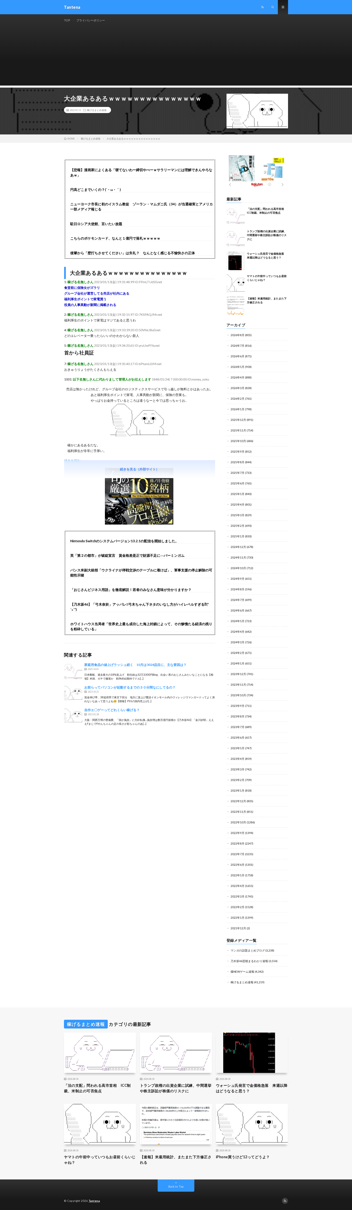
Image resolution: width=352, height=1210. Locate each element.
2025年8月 (237, 462)
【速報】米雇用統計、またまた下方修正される (176, 1160)
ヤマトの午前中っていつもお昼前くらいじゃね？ (100, 1160)
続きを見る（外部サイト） (139, 469)
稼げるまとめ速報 (97, 110)
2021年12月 (238, 928)
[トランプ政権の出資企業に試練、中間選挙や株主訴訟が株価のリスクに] (236, 238)
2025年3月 (237, 515)
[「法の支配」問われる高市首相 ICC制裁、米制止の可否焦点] (236, 216)
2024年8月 (237, 589)
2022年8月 (237, 843)
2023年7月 (237, 727)
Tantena (94, 1200)
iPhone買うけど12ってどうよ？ (243, 1157)
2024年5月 (237, 621)
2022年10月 (238, 822)
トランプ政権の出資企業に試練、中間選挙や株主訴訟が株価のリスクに (267, 235)
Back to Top (176, 1186)
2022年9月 (237, 833)
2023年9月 (237, 705)
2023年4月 (237, 758)
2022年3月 (237, 896)
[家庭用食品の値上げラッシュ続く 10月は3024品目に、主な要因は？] (73, 671)
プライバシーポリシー (90, 20)
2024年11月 (238, 557)
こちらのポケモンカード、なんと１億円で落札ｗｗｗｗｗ (115, 238)
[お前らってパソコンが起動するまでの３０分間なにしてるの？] (73, 694)
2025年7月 (237, 472)
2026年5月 (237, 366)
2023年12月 (238, 674)
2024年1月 (237, 663)
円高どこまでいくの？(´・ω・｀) (95, 189)
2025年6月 (237, 483)
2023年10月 (238, 695)
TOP (67, 20)
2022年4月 (237, 886)
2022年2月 (237, 907)
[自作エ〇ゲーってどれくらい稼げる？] (73, 716)
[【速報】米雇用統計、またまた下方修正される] (236, 306)
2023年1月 (237, 790)
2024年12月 (238, 547)
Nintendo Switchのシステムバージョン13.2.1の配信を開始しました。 (124, 541)
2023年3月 (237, 769)
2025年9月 (237, 451)
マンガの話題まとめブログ (248, 950)
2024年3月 (237, 642)
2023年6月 (237, 737)
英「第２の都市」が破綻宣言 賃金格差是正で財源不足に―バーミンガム (127, 555)
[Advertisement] (176, 57)
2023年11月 (238, 684)
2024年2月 (237, 652)
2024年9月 (237, 578)
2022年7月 (237, 854)
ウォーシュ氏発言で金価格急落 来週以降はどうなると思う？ (252, 1088)
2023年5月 (237, 748)
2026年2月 (237, 398)
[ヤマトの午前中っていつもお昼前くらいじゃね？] (236, 283)
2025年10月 (238, 441)
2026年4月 (237, 377)
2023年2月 (237, 780)
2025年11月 (238, 430)
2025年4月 (237, 504)
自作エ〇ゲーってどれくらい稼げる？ (112, 710)
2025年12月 (238, 419)
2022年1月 (237, 917)
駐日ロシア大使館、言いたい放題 (96, 224)
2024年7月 (237, 600)
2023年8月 (237, 716)
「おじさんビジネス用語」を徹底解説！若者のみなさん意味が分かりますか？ (130, 589)
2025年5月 (237, 494)
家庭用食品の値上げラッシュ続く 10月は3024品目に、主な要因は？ (135, 665)
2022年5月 (237, 875)
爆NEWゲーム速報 (242, 971)
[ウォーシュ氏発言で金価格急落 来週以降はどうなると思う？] (236, 261)
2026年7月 (237, 345)
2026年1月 (237, 409)
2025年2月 (237, 525)
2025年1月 (237, 536)
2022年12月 (238, 801)
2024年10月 (238, 568)
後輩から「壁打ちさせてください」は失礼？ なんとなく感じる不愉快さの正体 (132, 253)
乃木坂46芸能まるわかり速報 (249, 961)
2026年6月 (237, 356)
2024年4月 (237, 631)
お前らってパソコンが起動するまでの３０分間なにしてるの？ (130, 687)
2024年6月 (237, 610)
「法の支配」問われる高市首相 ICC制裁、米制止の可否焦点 (97, 1088)
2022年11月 (238, 811)
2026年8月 (237, 335)
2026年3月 (237, 388)
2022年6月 (237, 864)
